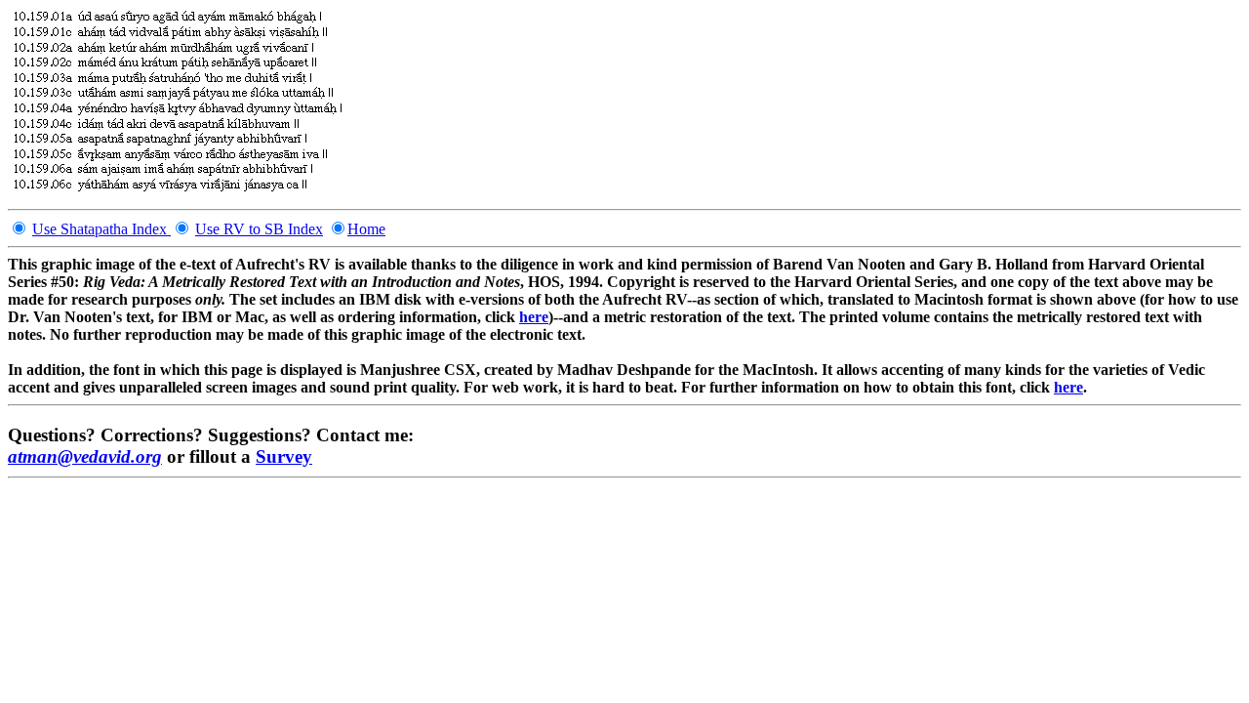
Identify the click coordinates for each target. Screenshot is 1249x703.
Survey (284, 456)
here (533, 317)
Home (366, 229)
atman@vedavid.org (85, 456)
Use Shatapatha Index (101, 229)
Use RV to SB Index (259, 229)
